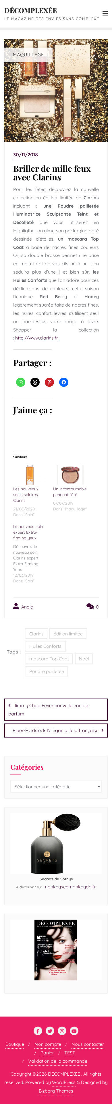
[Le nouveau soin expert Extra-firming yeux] (33, 553)
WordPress (64, 1082)
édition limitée (68, 634)
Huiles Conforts (45, 646)
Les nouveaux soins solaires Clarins (25, 494)
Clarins (36, 634)
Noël (84, 659)
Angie (26, 607)
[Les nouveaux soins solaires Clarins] (30, 475)
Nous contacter (88, 1044)
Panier (47, 1053)
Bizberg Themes (56, 1091)
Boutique (14, 1044)
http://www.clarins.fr (36, 338)
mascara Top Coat (49, 659)
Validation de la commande (57, 1061)
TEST (69, 1053)
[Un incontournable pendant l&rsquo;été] (70, 475)
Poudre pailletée (46, 671)
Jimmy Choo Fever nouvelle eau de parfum (48, 710)
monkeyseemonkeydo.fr (69, 887)
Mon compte (47, 1044)
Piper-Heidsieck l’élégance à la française (56, 730)
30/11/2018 (25, 154)
